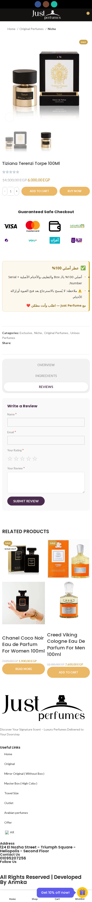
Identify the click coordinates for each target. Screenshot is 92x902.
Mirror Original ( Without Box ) (24, 773)
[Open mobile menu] (5, 15)
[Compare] (4, 202)
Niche (52, 29)
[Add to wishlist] (11, 202)
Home (11, 29)
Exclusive (26, 333)
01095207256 (13, 858)
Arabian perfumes (16, 812)
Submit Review (26, 501)
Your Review (16, 468)
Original (9, 764)
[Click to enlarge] (9, 117)
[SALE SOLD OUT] (23, 560)
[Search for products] (78, 15)
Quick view (18, 629)
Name (12, 414)
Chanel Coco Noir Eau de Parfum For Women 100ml (23, 644)
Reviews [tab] (46, 387)
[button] (68, 672)
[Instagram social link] (46, 4)
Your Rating (15, 450)
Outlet (8, 803)
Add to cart (39, 191)
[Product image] (23, 602)
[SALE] (68, 558)
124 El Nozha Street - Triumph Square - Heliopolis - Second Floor (38, 849)
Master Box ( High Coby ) (20, 783)
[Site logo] (46, 14)
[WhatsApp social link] (54, 4)
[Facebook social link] (38, 4)
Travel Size (11, 793)
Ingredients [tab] (46, 376)
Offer (8, 822)
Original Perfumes (31, 29)
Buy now (75, 191)
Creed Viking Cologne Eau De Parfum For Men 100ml (66, 645)
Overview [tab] (46, 365)
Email (11, 432)
